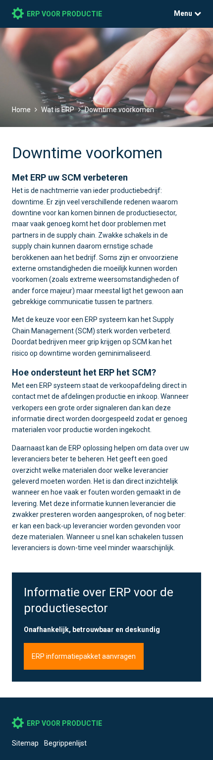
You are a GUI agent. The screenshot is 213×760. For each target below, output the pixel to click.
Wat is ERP (57, 110)
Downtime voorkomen (119, 110)
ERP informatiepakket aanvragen (84, 656)
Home (21, 110)
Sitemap (25, 743)
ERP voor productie (64, 14)
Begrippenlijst (65, 743)
